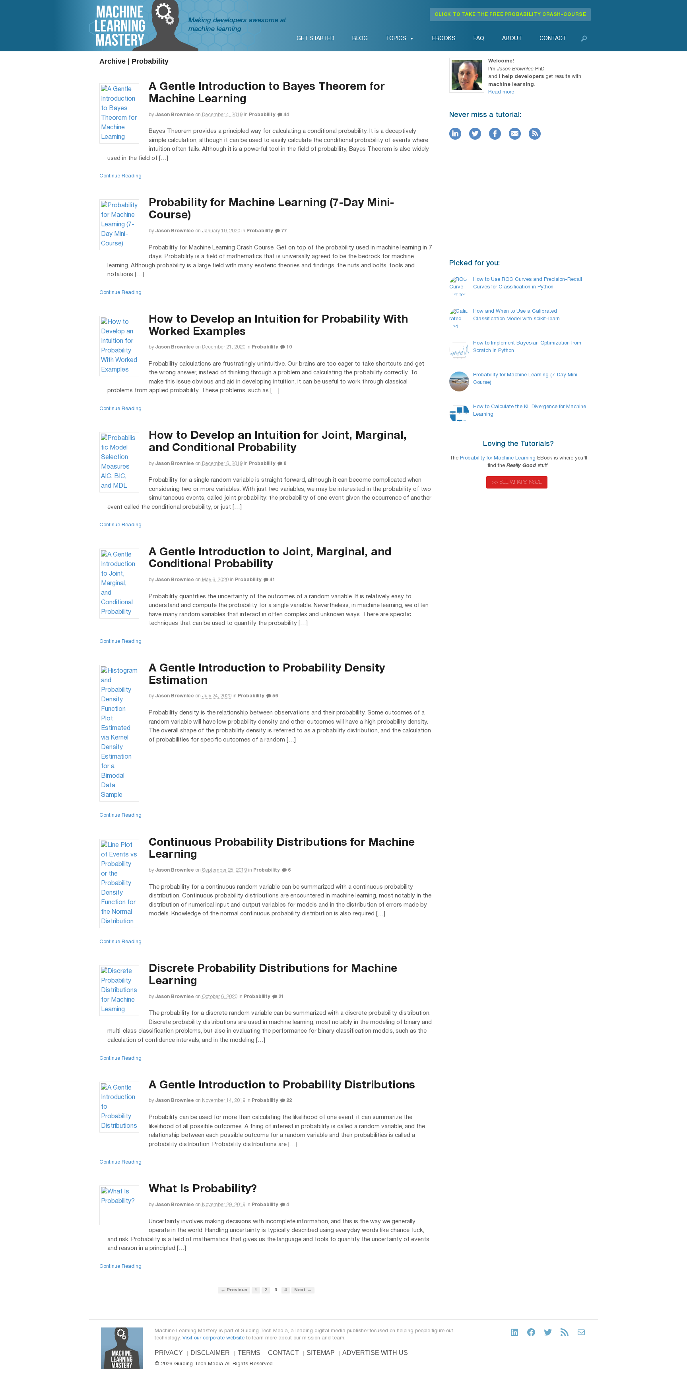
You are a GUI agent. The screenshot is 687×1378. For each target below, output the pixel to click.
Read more (501, 92)
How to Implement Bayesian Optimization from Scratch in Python (527, 347)
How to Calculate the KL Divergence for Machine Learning (529, 411)
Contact (553, 38)
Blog (360, 38)
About (512, 38)
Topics (396, 38)
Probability (262, 115)
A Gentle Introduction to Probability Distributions (282, 1085)
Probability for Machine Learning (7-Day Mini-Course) (526, 379)
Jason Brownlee (174, 115)
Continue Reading (120, 176)
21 (280, 997)
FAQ (479, 38)
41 (271, 580)
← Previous (234, 1290)
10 (288, 347)
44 (285, 115)
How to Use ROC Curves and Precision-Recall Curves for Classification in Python (527, 283)
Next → (303, 1290)
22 (288, 1100)
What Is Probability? (203, 1189)
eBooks (444, 38)
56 (274, 696)
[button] (584, 39)
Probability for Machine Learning (498, 458)
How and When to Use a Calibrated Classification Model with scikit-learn (516, 315)
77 (283, 231)
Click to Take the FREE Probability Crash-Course (510, 14)
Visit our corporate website (213, 1338)
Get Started (315, 38)
